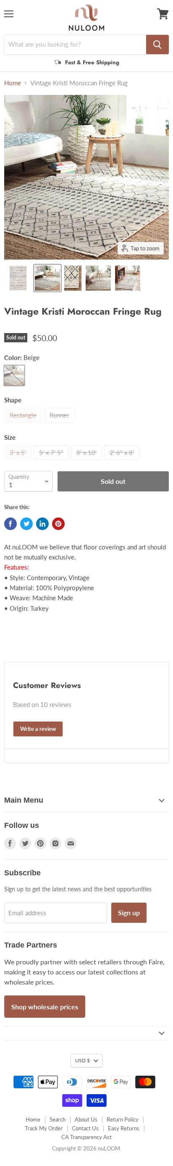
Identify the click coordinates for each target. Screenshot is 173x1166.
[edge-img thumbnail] (72, 278)
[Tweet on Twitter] (26, 523)
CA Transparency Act (86, 1137)
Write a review (38, 728)
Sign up (129, 913)
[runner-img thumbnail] (127, 278)
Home (12, 83)
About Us (86, 1119)
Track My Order (44, 1128)
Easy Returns (123, 1128)
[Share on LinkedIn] (42, 523)
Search (58, 1119)
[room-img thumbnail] (47, 278)
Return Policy (123, 1119)
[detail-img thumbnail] (98, 278)
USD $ (82, 1060)
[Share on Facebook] (10, 523)
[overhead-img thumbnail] (18, 278)
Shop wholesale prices (44, 1007)
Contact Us (85, 1128)
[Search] (157, 44)
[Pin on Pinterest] (58, 523)
